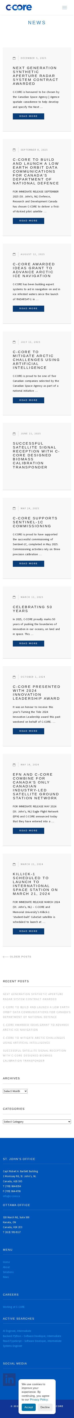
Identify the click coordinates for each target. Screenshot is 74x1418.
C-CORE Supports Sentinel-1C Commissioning (35, 522)
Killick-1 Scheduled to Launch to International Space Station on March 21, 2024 (35, 884)
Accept (28, 1407)
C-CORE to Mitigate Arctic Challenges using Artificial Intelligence (36, 360)
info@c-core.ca (11, 1196)
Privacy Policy (39, 1399)
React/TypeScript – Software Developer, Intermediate (32, 1341)
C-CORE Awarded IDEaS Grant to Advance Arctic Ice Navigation (34, 270)
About (6, 1267)
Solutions (8, 1272)
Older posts (20, 956)
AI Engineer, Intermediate (17, 1331)
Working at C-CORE (14, 1307)
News (6, 1277)
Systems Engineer (12, 1346)
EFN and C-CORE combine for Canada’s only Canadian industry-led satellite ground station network (36, 786)
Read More (31, 116)
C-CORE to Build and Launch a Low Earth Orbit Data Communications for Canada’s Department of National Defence (36, 171)
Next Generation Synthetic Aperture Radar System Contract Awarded (36, 76)
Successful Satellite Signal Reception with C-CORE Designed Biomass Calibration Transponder (36, 455)
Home (6, 1262)
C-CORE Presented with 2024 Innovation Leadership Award (37, 692)
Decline (45, 1407)
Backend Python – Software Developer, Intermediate (32, 1336)
